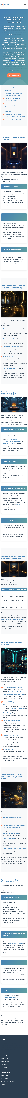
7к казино (11, 60)
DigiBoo (7, 4)
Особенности (4, 1058)
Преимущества (5, 1061)
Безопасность (4, 1078)
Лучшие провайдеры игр (7, 1081)
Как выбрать (4, 1064)
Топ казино (4, 1067)
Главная (3, 1084)
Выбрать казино (14, 75)
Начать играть (4, 1075)
